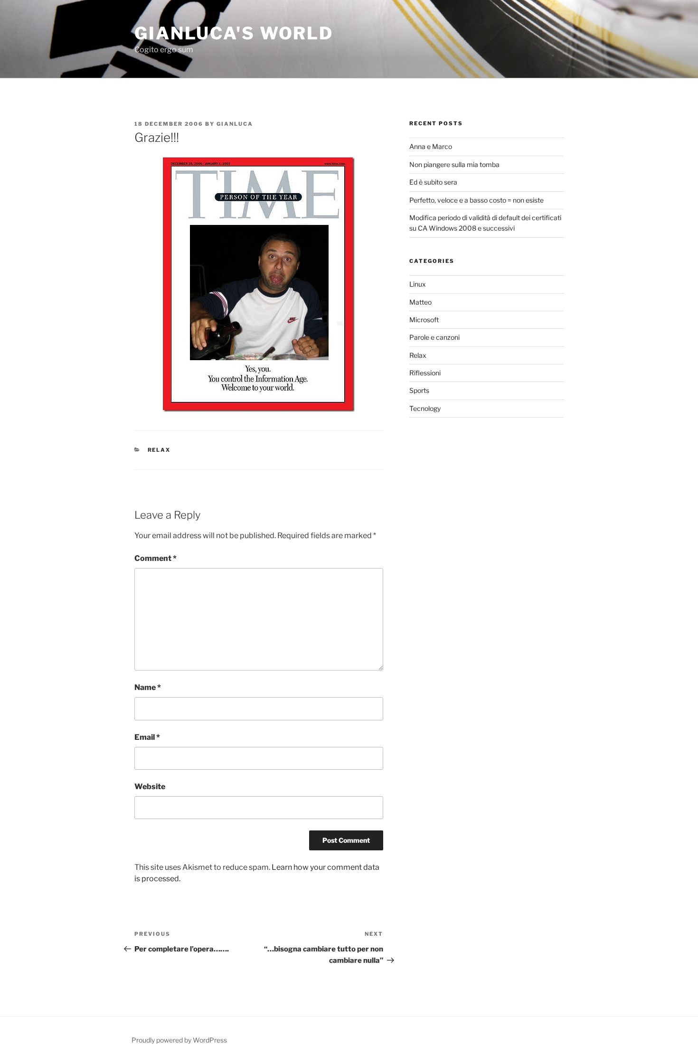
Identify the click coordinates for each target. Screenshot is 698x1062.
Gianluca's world (233, 33)
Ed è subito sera (433, 182)
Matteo (420, 302)
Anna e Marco (430, 146)
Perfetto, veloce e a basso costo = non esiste (476, 200)
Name (147, 687)
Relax (159, 450)
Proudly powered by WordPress (179, 1040)
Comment (155, 558)
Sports (419, 390)
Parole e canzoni (434, 337)
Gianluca (235, 124)
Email (147, 737)
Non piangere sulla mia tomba (454, 164)
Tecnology (425, 408)
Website (149, 786)
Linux (417, 284)
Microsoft (424, 320)
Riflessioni (425, 373)
